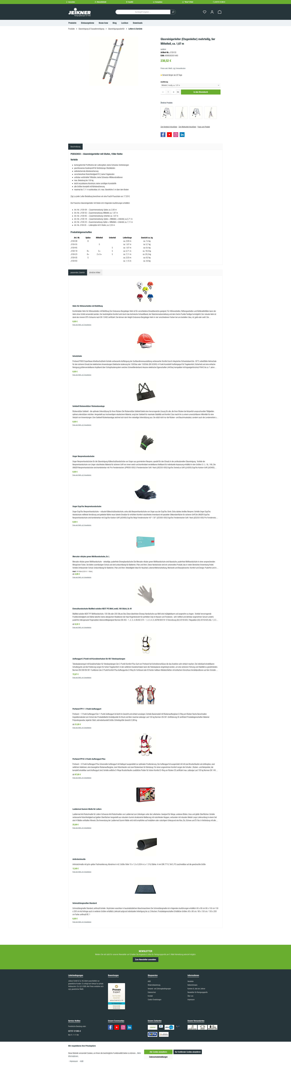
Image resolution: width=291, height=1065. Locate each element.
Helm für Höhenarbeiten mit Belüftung (88, 306)
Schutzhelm (77, 356)
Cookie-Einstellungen (154, 999)
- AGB (81, 1061)
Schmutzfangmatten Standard (85, 903)
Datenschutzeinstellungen (158, 1057)
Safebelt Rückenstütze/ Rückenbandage (89, 406)
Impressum (191, 999)
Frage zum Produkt (204, 127)
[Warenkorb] (219, 12)
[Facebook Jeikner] (164, 135)
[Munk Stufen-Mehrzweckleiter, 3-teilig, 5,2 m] (210, 112)
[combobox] (142, 12)
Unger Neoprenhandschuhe (83, 456)
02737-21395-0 (220, 2)
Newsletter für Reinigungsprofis (198, 992)
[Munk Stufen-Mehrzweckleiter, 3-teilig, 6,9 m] (181, 112)
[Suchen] (173, 12)
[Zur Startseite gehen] (79, 12)
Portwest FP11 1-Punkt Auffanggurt (87, 709)
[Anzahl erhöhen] (173, 92)
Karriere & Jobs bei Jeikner (196, 989)
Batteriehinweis (192, 985)
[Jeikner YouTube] (170, 135)
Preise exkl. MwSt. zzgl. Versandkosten (173, 68)
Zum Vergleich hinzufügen (169, 127)
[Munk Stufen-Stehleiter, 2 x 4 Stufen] (167, 112)
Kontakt (150, 996)
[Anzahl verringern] (163, 92)
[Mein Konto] (212, 12)
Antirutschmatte (79, 859)
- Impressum (73, 1061)
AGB (149, 981)
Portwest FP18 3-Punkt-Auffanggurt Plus (89, 759)
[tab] (75, 147)
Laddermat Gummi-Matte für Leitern (87, 809)
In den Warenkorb (200, 92)
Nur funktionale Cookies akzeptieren (188, 1052)
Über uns (190, 996)
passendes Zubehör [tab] (77, 272)
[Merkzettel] (204, 12)
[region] (113, 61)
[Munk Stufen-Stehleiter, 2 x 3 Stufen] (196, 112)
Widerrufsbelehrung (154, 985)
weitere (163, 49)
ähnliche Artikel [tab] (94, 272)
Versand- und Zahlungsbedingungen (159, 989)
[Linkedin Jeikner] (183, 135)
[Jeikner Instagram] (176, 135)
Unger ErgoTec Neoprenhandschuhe (87, 506)
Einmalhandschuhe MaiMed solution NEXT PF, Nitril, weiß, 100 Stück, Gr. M (102, 608)
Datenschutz (152, 992)
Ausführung (164, 82)
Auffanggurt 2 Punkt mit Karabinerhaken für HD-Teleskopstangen (99, 659)
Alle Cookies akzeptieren (158, 1052)
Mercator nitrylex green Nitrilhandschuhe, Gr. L (91, 556)
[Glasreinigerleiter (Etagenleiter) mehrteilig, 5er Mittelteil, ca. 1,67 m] (113, 61)
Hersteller (191, 981)
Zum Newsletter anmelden (145, 959)
